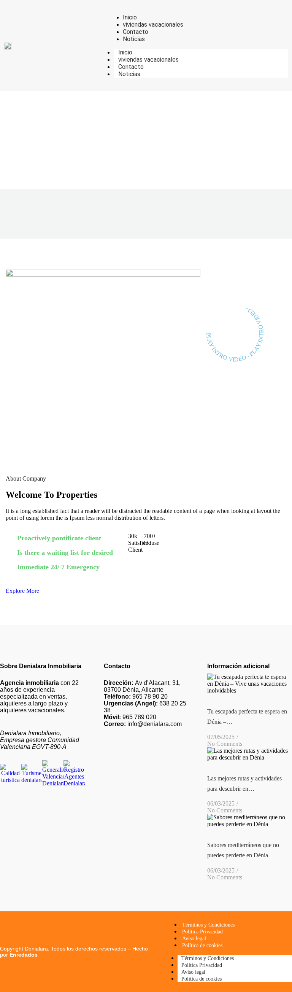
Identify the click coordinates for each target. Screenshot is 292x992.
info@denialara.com (143, 724)
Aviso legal (194, 938)
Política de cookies (202, 945)
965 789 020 (130, 717)
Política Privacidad (202, 932)
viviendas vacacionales (148, 59)
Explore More (22, 591)
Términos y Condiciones (208, 925)
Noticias (129, 74)
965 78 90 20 (136, 696)
